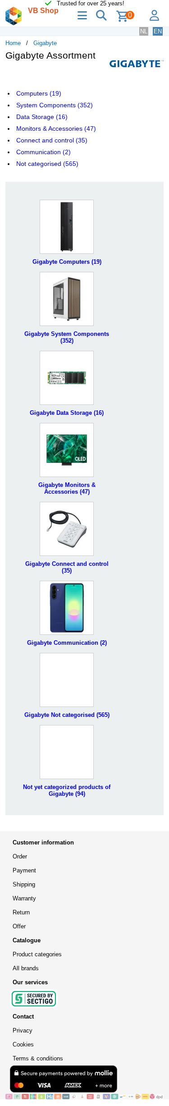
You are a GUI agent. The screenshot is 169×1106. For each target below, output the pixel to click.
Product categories (37, 954)
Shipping (24, 884)
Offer (19, 926)
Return (21, 912)
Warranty (24, 898)
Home (13, 43)
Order (20, 856)
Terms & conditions (38, 1058)
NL (143, 31)
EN (158, 31)
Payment (24, 870)
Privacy (22, 1030)
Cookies (23, 1044)
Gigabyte (45, 43)
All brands (26, 968)
